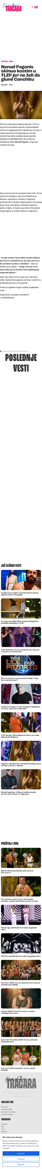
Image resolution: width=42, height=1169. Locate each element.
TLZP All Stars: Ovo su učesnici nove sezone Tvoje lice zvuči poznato (20, 651)
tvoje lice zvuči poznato (20, 351)
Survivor (4, 1107)
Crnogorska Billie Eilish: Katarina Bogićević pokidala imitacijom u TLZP (19, 622)
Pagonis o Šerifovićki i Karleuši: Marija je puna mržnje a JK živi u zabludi (21, 765)
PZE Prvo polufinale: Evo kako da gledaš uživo (21, 956)
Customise (21, 1159)
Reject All (21, 1164)
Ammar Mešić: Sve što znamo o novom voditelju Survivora (18, 1012)
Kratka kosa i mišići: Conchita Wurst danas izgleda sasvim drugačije (20, 594)
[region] (21, 1151)
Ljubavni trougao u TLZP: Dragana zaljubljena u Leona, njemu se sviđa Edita (20, 708)
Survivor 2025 (6, 1109)
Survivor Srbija (7, 1114)
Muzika (4, 1132)
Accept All (21, 1153)
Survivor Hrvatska (8, 1112)
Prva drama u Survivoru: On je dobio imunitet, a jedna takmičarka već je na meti (19, 900)
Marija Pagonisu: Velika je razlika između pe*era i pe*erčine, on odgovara (18, 793)
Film (2, 1127)
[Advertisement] (21, 37)
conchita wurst (7, 351)
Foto (3, 1129)
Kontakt (4, 1124)
